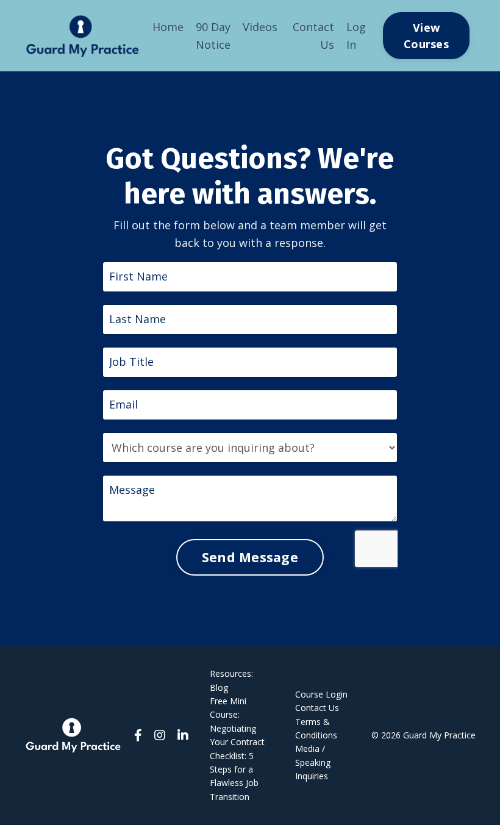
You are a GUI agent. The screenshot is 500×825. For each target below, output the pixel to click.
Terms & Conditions (316, 728)
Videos (260, 27)
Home (168, 27)
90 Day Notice (213, 36)
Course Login (321, 694)
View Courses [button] (426, 35)
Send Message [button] (250, 557)
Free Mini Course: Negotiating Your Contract (237, 721)
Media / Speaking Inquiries (312, 762)
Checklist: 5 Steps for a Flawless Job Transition (234, 776)
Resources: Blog (231, 680)
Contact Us (313, 36)
